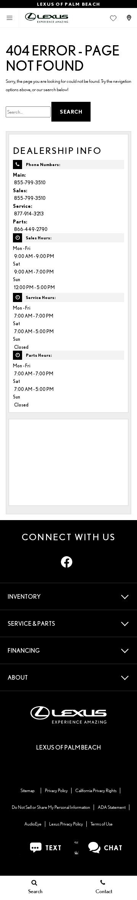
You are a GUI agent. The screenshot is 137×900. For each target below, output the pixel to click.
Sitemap (28, 790)
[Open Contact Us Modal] (130, 17)
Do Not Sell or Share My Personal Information (51, 807)
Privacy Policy (56, 790)
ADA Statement (112, 807)
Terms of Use (102, 824)
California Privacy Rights (95, 790)
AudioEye (32, 824)
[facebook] (66, 561)
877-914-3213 (29, 213)
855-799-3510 (30, 182)
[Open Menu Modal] (9, 17)
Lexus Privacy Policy (66, 824)
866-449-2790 (31, 229)
